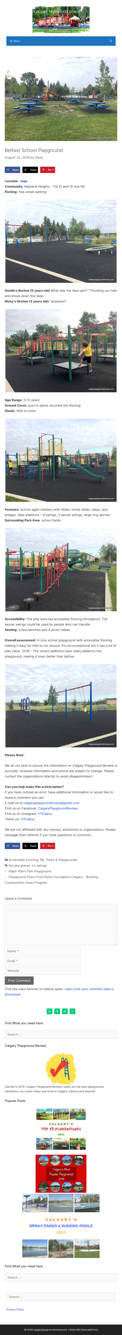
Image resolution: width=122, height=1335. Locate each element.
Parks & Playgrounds (61, 860)
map (23, 181)
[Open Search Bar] (111, 41)
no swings (39, 865)
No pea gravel (19, 865)
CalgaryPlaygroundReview (58, 808)
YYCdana (45, 814)
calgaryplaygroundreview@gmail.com (51, 803)
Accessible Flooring (23, 860)
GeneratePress (89, 1329)
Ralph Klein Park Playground (30, 871)
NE (42, 860)
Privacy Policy (15, 1309)
